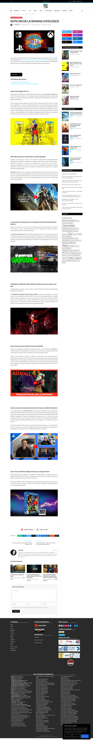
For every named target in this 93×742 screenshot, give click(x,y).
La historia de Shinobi (40, 723)
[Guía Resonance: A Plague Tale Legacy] (17, 569)
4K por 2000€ (20, 685)
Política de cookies (38, 642)
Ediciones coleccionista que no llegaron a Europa (45, 715)
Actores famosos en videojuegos (42, 720)
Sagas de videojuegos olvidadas (42, 712)
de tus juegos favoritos (16, 699)
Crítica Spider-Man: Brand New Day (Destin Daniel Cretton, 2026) (75, 125)
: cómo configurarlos (19, 695)
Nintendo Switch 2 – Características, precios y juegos (21, 709)
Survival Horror (76, 255)
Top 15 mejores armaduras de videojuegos (69, 713)
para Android (16, 679)
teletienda (43, 59)
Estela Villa (17, 24)
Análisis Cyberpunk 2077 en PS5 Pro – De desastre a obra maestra (76, 64)
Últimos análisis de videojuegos (71, 47)
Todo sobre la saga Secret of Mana (42, 696)
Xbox (78, 260)
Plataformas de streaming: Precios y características (71, 680)
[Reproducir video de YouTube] (35, 131)
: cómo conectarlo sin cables (21, 696)
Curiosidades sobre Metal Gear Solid (43, 708)
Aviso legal (36, 637)
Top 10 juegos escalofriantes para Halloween (69, 711)
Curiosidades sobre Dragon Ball (42, 711)
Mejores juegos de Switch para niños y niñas (69, 683)
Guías (41, 10)
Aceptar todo (85, 736)
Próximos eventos (48, 10)
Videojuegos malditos (65, 679)
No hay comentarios (36, 24)
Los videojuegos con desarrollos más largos (19, 708)
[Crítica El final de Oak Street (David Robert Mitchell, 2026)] (65, 116)
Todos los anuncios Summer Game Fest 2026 (69, 717)
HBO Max (75, 234)
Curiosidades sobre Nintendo (41, 704)
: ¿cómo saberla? (18, 693)
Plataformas (72, 243)
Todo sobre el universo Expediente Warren (19, 715)
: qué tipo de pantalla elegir (18, 688)
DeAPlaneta (72, 228)
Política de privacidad (38, 639)
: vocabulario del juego (18, 701)
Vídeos (35, 10)
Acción (64, 218)
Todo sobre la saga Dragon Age (42, 679)
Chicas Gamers (54, 58)
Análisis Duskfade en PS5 (75, 73)
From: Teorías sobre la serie (16, 721)
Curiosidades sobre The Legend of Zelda (43, 709)
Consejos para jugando (19, 704)
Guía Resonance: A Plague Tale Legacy (17, 575)
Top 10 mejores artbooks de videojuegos (68, 704)
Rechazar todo (76, 736)
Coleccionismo (66, 228)
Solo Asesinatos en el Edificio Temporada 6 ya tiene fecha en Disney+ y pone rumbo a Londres (50, 576)
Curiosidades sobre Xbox (41, 705)
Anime (78, 220)
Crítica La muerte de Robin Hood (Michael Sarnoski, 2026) (75, 159)
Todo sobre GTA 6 (39, 719)
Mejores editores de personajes (67, 688)
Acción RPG (69, 218)
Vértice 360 (64, 260)
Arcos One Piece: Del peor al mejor (18, 723)
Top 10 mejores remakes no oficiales (68, 703)
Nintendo (65, 243)
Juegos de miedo (68, 236)
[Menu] (11, 10)
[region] (76, 731)
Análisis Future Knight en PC (76, 85)
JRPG (63, 236)
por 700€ (18, 681)
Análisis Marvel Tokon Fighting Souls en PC (74, 97)
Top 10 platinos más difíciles (66, 708)
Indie (80, 234)
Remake (63, 248)
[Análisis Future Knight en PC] (65, 89)
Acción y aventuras (69, 220)
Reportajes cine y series (68, 250)
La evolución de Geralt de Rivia (42, 727)
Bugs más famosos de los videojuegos (68, 695)
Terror (64, 258)
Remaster (69, 248)
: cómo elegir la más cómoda (19, 689)
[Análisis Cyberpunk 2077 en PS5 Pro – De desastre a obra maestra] (65, 66)
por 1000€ (21, 683)
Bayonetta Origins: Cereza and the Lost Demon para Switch (25, 84)
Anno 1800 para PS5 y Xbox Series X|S (20, 82)
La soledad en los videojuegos (41, 725)
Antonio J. (29, 580)
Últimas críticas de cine (69, 109)
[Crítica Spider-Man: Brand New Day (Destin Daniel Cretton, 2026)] (65, 127)
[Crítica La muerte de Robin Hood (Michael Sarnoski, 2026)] (65, 162)
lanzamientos (36, 59)
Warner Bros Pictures (72, 260)
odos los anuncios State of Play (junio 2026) (69, 719)
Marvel (76, 238)
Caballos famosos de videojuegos (67, 685)
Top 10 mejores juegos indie (66, 701)
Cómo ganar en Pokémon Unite (42, 717)
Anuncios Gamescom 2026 (66, 723)
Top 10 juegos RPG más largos (66, 705)
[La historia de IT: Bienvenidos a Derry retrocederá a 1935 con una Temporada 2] (34, 569)
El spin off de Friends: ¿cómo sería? (18, 724)
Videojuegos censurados (65, 691)
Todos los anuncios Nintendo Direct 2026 (69, 721)
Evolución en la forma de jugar (67, 687)
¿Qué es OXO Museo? (40, 713)
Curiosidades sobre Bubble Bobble (42, 707)
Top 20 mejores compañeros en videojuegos (69, 716)
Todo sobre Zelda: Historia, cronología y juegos (45, 683)
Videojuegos (16, 10)
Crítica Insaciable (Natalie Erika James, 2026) (75, 136)
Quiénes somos (57, 10)
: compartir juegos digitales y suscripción (20, 697)
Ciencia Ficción (69, 223)
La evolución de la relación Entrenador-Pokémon (45, 728)
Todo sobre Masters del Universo (17, 719)
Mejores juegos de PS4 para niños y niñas (69, 681)
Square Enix (64, 255)
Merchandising (66, 240)
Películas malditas (64, 677)
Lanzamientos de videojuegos (68, 238)
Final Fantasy (64, 234)
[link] (11, 1)
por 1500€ (20, 684)
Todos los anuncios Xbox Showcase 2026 (69, 720)
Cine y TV (24, 10)
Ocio (30, 10)
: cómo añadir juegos (17, 676)
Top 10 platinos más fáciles (66, 707)
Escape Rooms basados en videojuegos (68, 684)
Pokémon (77, 246)
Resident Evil (76, 250)
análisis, (31, 59)
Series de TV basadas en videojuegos (18, 707)
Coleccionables (69, 226)
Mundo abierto (72, 240)
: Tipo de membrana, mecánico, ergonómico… (21, 692)
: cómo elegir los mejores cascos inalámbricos (21, 691)
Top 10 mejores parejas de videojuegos (68, 699)
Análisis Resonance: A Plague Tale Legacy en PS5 (76, 51)
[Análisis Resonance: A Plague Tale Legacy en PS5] (65, 55)
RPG (64, 252)
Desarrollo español (68, 231)
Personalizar (68, 736)
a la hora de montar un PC (19, 687)
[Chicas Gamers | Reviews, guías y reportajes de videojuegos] (45, 6)
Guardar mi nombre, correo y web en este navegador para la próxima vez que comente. (30, 607)
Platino (65, 246)
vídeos (27, 59)
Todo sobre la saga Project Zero (42, 687)
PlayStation (72, 246)
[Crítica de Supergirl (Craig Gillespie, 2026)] (65, 150)
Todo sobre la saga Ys (40, 695)
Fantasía (76, 231)
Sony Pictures (74, 252)
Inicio (11, 14)
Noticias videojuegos (17, 14)
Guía (70, 234)
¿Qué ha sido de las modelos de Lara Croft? (44, 701)
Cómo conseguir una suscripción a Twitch (21, 705)
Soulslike (79, 252)
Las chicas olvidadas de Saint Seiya (42, 700)
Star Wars (69, 255)
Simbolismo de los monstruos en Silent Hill (69, 696)
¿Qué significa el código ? (17, 703)
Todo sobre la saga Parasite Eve (42, 691)
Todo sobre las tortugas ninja (41, 685)
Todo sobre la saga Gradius (41, 693)
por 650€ (19, 680)
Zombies (63, 262)
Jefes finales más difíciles (65, 693)
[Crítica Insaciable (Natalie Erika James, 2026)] (65, 139)
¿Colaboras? (64, 10)
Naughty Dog (79, 240)
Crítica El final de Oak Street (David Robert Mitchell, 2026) (76, 113)
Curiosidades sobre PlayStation (42, 703)
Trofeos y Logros (74, 258)
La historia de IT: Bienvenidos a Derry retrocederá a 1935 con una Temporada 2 (34, 576)
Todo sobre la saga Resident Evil (42, 692)
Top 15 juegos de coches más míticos (68, 715)
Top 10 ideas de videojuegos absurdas (68, 709)
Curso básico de (15, 700)
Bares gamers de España (40, 716)
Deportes (77, 228)
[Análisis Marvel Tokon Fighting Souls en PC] (65, 100)
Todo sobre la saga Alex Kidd (41, 689)
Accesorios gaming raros (65, 692)
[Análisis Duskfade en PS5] (65, 77)
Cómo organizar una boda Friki (67, 676)
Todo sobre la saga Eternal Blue (42, 688)
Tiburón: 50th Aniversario (16, 713)
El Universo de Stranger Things (17, 720)
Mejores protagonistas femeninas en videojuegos (70, 689)
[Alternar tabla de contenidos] (19, 74)
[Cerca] (89, 725)
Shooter (67, 252)
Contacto (71, 10)
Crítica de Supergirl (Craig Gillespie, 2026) (75, 147)
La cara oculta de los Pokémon (42, 729)
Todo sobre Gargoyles (40, 684)
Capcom (64, 223)
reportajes (23, 59)
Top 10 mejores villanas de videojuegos (68, 700)
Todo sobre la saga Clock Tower (42, 681)
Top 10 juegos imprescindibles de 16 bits (68, 712)
